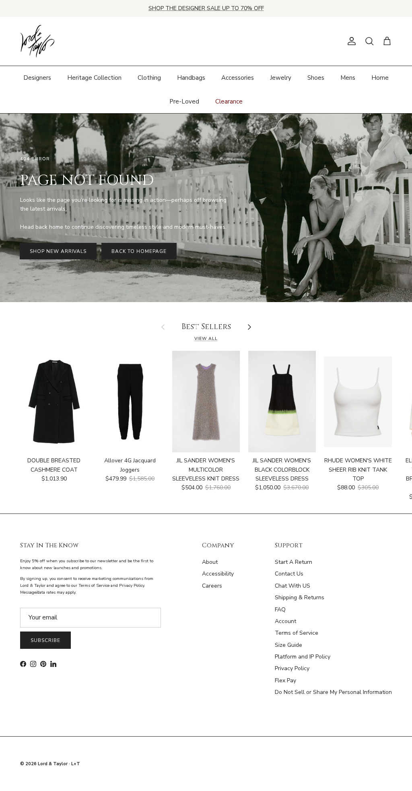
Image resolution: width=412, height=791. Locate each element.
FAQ (280, 609)
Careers (212, 586)
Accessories (237, 78)
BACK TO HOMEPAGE (138, 251)
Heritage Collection (94, 78)
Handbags (191, 78)
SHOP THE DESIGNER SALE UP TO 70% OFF (206, 8)
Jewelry (280, 78)
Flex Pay (285, 680)
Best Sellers (206, 327)
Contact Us (289, 574)
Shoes (315, 78)
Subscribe (45, 640)
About (210, 562)
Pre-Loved (184, 101)
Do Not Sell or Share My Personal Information (333, 692)
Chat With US (292, 586)
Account (285, 621)
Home (380, 78)
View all (206, 338)
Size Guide (288, 645)
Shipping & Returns (299, 597)
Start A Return (293, 562)
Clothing (149, 78)
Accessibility (218, 574)
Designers (37, 78)
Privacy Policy (292, 668)
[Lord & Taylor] (37, 41)
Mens (347, 78)
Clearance (229, 101)
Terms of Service (296, 633)
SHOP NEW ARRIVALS (58, 251)
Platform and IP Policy (302, 657)
